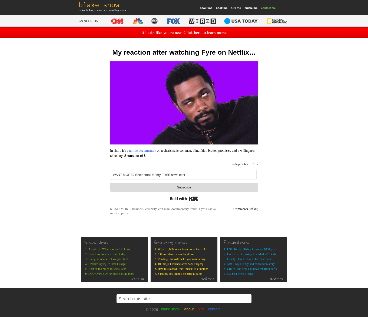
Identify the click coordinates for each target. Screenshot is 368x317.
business (138, 209)
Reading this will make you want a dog (181, 259)
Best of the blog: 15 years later (107, 268)
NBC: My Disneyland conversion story (251, 264)
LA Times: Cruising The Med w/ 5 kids (251, 254)
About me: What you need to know (109, 249)
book (219, 8)
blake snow (170, 309)
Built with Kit (184, 198)
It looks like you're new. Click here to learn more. (184, 32)
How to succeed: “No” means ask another (183, 268)
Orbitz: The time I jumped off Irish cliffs (252, 268)
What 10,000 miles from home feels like (182, 249)
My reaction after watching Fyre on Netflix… (184, 52)
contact (266, 8)
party (124, 213)
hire (233, 8)
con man (164, 209)
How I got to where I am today (107, 254)
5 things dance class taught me (176, 254)
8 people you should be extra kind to (180, 273)
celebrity (151, 209)
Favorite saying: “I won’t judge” (107, 264)
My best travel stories (240, 273)
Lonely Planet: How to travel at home (249, 259)
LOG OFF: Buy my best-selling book (111, 273)
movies (114, 213)
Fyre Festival (208, 209)
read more (138, 279)
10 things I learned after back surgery (180, 264)
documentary (180, 209)
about (203, 8)
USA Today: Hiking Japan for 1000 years (252, 249)
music (248, 8)
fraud (193, 209)
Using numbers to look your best (108, 259)
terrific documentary (142, 150)
